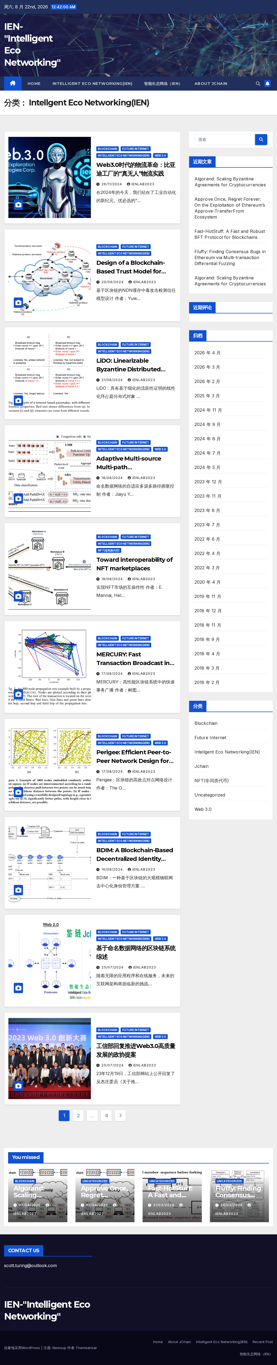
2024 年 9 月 (207, 424)
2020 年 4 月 (207, 582)
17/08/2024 (112, 674)
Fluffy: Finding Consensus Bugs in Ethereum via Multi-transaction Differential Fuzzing (230, 257)
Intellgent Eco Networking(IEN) (124, 155)
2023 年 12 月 (208, 481)
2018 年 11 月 (207, 625)
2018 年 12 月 (208, 610)
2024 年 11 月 (208, 410)
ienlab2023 (142, 184)
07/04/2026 (30, 1205)
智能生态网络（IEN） (163, 83)
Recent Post (263, 1342)
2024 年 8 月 (207, 438)
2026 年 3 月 (207, 367)
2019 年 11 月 (207, 596)
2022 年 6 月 (207, 539)
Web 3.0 (160, 155)
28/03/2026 (232, 1205)
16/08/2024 (112, 869)
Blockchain (107, 148)
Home (34, 83)
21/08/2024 (112, 380)
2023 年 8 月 (207, 510)
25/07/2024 (113, 967)
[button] (258, 83)
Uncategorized (209, 795)
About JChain (210, 83)
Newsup (59, 1348)
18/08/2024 (112, 478)
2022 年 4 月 (207, 553)
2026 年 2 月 (207, 381)
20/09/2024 (113, 282)
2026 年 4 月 (207, 352)
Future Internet (135, 148)
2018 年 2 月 (207, 682)
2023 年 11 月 (208, 496)
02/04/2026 (97, 1205)
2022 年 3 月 (207, 567)
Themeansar (86, 1348)
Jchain (201, 766)
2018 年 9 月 (207, 639)
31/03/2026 (164, 1205)
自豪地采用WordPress (22, 1348)
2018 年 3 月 (207, 668)
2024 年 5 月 (207, 467)
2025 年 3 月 (207, 395)
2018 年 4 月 (207, 653)
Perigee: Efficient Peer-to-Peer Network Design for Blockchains (133, 761)
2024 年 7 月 (207, 453)
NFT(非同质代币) (109, 550)
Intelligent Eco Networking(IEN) (92, 83)
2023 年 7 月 (207, 524)
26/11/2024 (112, 184)
